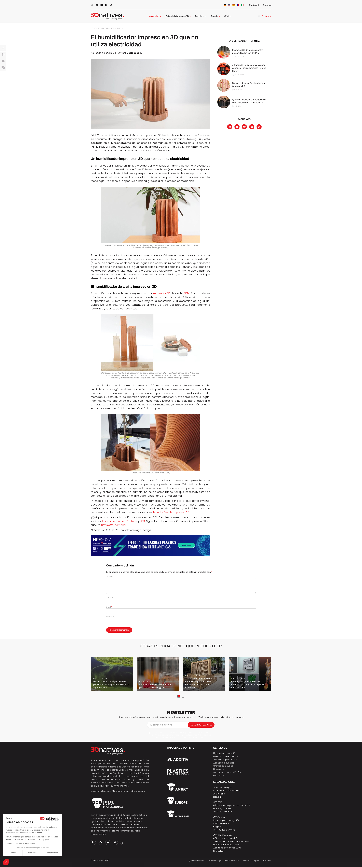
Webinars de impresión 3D (227, 772)
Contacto (267, 5)
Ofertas (227, 16)
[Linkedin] (3, 55)
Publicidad (254, 5)
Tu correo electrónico (161, 724)
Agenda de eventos (223, 762)
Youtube (131, 521)
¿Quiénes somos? (196, 860)
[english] (229, 5)
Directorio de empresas (225, 756)
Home (93, 28)
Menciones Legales (251, 860)
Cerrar (13, 853)
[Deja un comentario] (3, 67)
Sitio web (110, 616)
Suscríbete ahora (201, 724)
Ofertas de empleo (223, 765)
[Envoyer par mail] (3, 61)
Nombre (110, 597)
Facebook (108, 521)
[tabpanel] (112, 674)
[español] (233, 5)
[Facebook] (3, 48)
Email (109, 607)
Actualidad (154, 16)
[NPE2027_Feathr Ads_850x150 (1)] (150, 545)
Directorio (199, 16)
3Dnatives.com (120, 791)
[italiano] (242, 5)
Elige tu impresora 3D (224, 753)
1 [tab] (178, 696)
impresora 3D (161, 293)
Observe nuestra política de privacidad (20, 844)
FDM (186, 293)
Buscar (268, 16)
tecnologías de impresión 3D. (171, 512)
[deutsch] (225, 5)
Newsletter (219, 769)
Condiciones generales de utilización (223, 860)
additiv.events (137, 791)
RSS (142, 521)
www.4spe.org (98, 834)
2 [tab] (183, 696)
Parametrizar (32, 853)
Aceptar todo (52, 853)
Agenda (214, 16)
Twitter (120, 521)
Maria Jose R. (134, 52)
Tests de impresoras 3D (225, 759)
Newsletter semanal (113, 525)
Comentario (112, 576)
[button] (6, 862)
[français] (238, 5)
